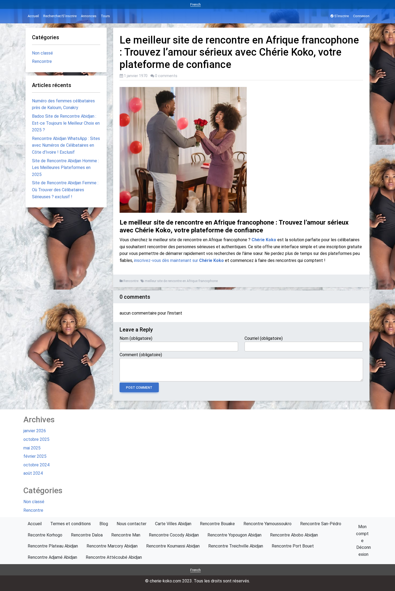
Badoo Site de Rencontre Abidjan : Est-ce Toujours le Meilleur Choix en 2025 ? (66, 123)
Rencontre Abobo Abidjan (294, 535)
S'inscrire (341, 16)
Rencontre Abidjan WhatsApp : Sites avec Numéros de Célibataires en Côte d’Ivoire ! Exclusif (66, 145)
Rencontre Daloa (87, 535)
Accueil (33, 16)
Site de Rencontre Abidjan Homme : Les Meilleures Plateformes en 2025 (65, 167)
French (195, 4)
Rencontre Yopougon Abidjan (234, 535)
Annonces (88, 16)
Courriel (264, 338)
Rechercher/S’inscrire (60, 16)
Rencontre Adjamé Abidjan (52, 557)
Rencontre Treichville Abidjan (235, 546)
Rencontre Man (125, 535)
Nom (136, 338)
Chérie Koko (264, 239)
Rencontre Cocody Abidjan (174, 535)
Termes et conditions (70, 523)
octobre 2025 (36, 439)
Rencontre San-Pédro (320, 523)
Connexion (361, 16)
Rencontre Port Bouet (293, 546)
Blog (103, 523)
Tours (105, 16)
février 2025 (34, 456)
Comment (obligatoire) (141, 354)
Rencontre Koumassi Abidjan (173, 546)
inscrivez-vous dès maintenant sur (179, 260)
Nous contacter (131, 523)
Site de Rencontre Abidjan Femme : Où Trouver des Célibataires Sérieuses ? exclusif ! (65, 189)
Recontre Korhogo (45, 535)
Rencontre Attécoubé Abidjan (114, 557)
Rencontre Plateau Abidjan (53, 546)
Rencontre (130, 281)
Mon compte (362, 533)
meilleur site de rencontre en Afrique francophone (181, 281)
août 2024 (33, 473)
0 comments (166, 76)
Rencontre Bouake (217, 523)
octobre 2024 (36, 464)
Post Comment (139, 388)
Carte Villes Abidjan (173, 523)
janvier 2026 (34, 430)
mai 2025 (32, 448)
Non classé (42, 53)
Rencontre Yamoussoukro (267, 523)
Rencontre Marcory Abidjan (112, 546)
